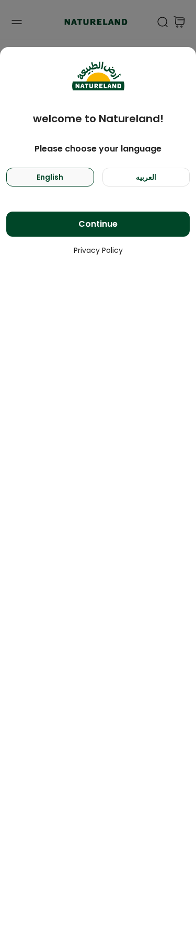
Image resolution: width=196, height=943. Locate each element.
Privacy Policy (98, 250)
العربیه (146, 177)
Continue (98, 224)
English (50, 177)
